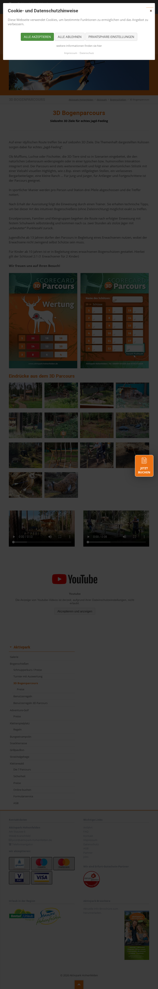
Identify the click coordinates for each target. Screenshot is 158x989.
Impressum (70, 53)
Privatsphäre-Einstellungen (111, 37)
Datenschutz (87, 53)
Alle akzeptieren (37, 37)
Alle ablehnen (69, 37)
